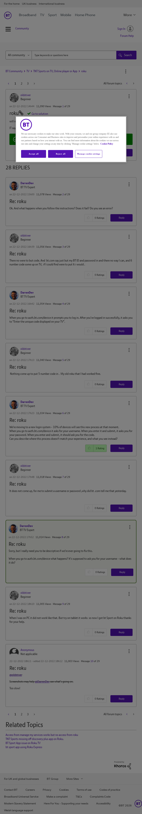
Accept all (34, 154)
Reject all (60, 154)
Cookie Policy (106, 143)
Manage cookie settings (88, 154)
